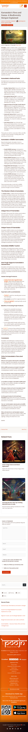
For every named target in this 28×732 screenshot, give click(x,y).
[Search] (24, 584)
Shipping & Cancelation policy (14, 666)
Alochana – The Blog (14, 685)
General (13, 21)
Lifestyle (11, 25)
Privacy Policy (14, 664)
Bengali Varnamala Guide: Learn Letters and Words (12, 619)
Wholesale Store (14, 683)
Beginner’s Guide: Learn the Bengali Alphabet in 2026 (13, 615)
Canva (18, 726)
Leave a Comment (5, 21)
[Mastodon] (20, 728)
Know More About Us (14, 681)
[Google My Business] (7, 728)
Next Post (24, 429)
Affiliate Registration (14, 678)
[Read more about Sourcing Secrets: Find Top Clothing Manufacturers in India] (13, 489)
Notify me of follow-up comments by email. (13, 564)
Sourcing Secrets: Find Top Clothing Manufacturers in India (12, 503)
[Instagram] (15, 728)
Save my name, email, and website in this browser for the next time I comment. (12, 560)
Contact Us (14, 671)
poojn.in (5, 328)
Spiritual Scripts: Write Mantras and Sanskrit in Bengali (13, 605)
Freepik (14, 726)
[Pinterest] (18, 728)
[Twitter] (12, 728)
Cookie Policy (14, 668)
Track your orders (14, 680)
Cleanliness (4, 25)
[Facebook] (10, 728)
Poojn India (18, 45)
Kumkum (6, 295)
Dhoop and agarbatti (9, 301)
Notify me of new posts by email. (11, 568)
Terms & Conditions (14, 669)
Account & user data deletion (14, 673)
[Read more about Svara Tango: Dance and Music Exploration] (13, 451)
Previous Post (3, 429)
